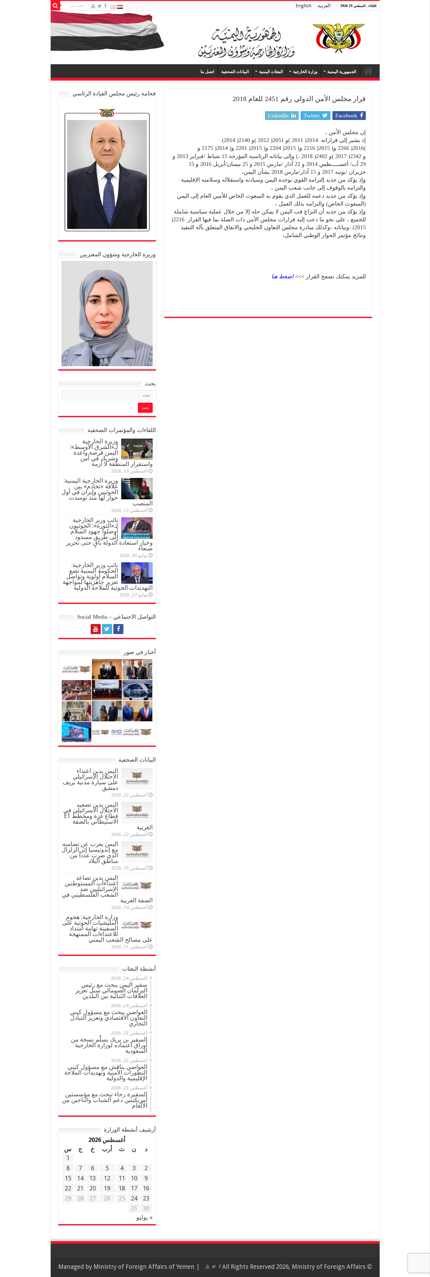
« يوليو (144, 1217)
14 (80, 1178)
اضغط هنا (282, 276)
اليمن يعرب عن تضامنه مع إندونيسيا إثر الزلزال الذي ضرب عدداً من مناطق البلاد (89, 852)
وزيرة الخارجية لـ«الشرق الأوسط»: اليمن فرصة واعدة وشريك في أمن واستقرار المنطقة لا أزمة (111, 453)
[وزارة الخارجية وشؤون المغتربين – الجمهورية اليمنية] (215, 37)
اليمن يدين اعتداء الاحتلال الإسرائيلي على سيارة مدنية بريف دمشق (90, 779)
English (303, 6)
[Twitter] (99, 6)
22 (68, 1188)
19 (107, 1188)
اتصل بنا (207, 71)
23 (146, 1198)
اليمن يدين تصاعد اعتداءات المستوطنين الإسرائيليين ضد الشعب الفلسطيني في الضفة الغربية (107, 889)
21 (80, 1188)
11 (122, 1178)
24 (134, 1198)
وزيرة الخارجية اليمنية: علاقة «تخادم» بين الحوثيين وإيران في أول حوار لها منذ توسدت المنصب (107, 492)
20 (92, 1188)
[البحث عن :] (55, 5)
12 (107, 1178)
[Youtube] (93, 6)
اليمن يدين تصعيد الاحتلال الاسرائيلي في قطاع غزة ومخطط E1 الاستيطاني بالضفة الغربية (108, 816)
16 (146, 1188)
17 (134, 1188)
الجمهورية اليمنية (341, 71)
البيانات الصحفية (235, 71)
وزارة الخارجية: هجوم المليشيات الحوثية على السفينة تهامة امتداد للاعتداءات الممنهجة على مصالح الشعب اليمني (107, 928)
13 (92, 1178)
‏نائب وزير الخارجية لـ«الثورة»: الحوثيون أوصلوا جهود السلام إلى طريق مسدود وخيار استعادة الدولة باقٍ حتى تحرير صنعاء (109, 534)
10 (134, 1178)
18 (122, 1188)
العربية (324, 6)
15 (68, 1178)
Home (368, 70)
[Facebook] (105, 6)
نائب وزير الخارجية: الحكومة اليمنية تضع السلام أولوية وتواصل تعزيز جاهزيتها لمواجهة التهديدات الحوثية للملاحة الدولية (108, 576)
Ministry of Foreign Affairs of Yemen (144, 1266)
